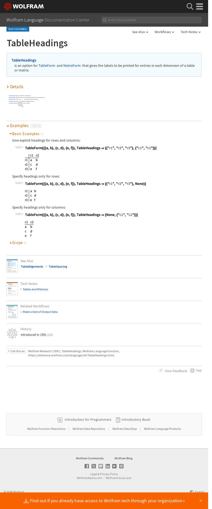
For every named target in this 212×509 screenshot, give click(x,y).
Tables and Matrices (35, 289)
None (17, 95)
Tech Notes (189, 31)
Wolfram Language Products (162, 429)
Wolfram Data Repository (89, 429)
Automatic (18, 97)
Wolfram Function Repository (46, 429)
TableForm (47, 65)
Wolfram (18, 492)
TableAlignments (32, 266)
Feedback (176, 370)
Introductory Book (136, 419)
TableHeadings (24, 60)
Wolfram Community (90, 458)
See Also (138, 31)
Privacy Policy (109, 474)
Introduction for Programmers (88, 419)
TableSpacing (58, 266)
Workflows (163, 31)
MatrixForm (72, 65)
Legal (93, 474)
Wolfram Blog (123, 458)
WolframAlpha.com (89, 478)
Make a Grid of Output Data (40, 312)
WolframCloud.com (118, 478)
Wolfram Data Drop (125, 429)
